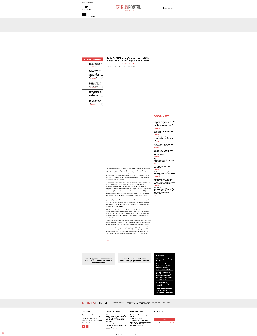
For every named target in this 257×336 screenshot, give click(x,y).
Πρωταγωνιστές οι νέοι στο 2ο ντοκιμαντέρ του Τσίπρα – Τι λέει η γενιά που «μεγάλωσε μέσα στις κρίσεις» (96, 73)
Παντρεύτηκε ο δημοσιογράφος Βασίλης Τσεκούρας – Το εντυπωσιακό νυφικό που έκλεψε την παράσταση (164, 152)
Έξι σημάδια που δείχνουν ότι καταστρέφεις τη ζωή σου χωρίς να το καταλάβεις (164, 160)
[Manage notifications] (3, 333)
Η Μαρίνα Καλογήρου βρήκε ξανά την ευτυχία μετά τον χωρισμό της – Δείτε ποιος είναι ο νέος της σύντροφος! (164, 275)
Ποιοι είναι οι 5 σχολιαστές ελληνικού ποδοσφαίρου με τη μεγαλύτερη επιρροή (163, 266)
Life (155, 195)
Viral (155, 163)
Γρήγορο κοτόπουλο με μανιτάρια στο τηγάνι (95, 101)
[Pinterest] (113, 69)
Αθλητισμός (133, 325)
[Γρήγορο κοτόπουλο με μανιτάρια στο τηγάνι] (85, 102)
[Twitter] (174, 2)
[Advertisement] (128, 42)
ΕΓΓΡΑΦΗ (164, 319)
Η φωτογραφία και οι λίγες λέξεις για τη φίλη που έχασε (164, 145)
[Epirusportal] (128, 8)
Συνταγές (93, 66)
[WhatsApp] (116, 69)
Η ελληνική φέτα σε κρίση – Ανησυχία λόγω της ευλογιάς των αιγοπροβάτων (164, 173)
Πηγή (107, 240)
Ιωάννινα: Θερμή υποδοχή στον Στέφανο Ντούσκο (163, 283)
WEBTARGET (139, 334)
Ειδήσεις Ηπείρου (128, 63)
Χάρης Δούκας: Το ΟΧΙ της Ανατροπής (162, 166)
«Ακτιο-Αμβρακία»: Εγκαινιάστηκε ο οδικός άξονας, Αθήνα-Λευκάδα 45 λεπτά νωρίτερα (98, 261)
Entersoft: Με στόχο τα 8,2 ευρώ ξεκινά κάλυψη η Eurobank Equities (134, 260)
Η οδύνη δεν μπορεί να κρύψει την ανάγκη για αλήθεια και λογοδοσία (95, 84)
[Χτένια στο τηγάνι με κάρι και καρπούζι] (85, 65)
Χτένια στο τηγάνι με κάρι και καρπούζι (95, 63)
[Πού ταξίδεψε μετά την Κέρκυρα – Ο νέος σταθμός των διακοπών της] (85, 93)
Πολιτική (92, 78)
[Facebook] (171, 2)
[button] (173, 14)
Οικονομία (157, 128)
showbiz (92, 97)
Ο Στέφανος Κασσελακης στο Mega (164, 260)
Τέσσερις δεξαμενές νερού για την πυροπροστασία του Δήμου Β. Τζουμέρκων (164, 290)
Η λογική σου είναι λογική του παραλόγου (163, 131)
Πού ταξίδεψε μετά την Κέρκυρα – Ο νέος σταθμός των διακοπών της (95, 93)
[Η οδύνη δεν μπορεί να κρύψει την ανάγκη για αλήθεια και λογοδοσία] (85, 84)
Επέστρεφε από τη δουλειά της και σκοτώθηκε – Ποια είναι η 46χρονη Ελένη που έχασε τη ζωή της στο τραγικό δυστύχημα (164, 181)
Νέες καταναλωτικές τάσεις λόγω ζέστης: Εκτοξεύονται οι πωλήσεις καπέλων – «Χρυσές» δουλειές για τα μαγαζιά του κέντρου (164, 124)
